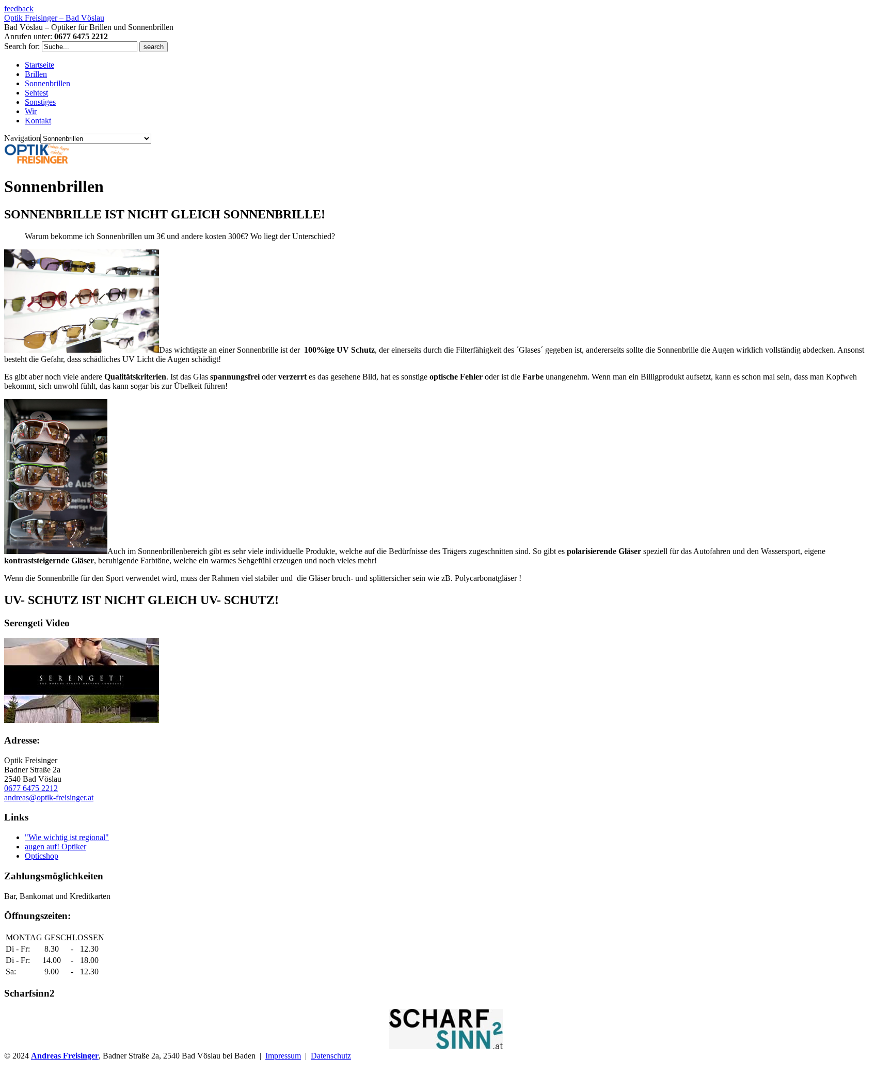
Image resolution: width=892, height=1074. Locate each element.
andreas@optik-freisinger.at (48, 797)
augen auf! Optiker (55, 846)
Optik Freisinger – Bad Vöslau (54, 17)
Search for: (22, 46)
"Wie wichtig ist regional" (67, 837)
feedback (19, 8)
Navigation (22, 138)
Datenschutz (331, 1055)
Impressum (283, 1055)
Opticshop (41, 855)
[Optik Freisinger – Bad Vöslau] (36, 161)
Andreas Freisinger (65, 1055)
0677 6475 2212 (31, 788)
